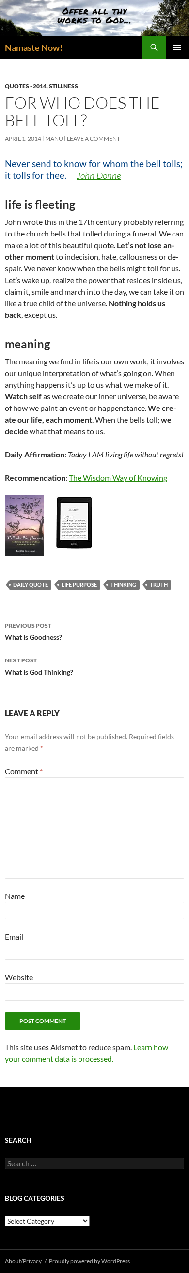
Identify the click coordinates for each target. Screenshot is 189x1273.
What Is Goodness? (33, 631)
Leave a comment (93, 138)
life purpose (79, 584)
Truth (159, 584)
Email (14, 936)
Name (15, 895)
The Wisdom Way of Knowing (118, 477)
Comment (24, 771)
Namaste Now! (34, 47)
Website (19, 977)
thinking (123, 584)
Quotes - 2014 (26, 86)
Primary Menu (177, 47)
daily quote (30, 584)
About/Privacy (23, 1261)
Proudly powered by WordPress (89, 1261)
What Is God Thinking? (39, 666)
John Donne (99, 175)
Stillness (63, 86)
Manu (54, 138)
